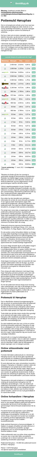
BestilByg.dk (22, 3)
